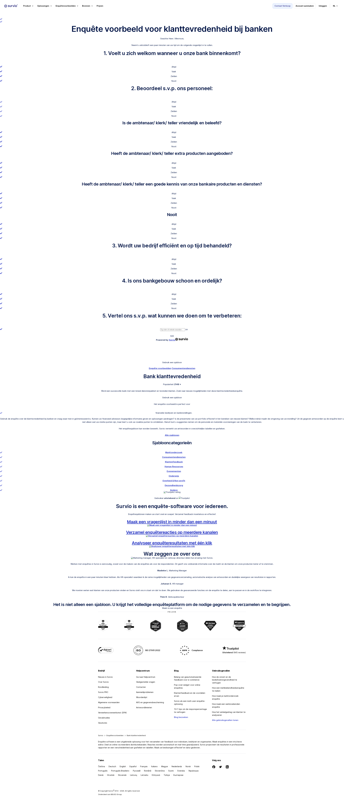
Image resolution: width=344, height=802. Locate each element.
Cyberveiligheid (105, 697)
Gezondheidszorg (174, 485)
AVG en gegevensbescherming (150, 702)
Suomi (171, 771)
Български (178, 775)
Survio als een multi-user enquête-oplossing (189, 702)
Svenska (181, 771)
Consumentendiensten (183, 368)
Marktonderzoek (173, 452)
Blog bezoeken (181, 717)
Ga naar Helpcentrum (145, 677)
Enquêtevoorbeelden (114, 735)
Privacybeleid (104, 707)
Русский (136, 771)
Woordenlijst (141, 697)
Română (147, 771)
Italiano (154, 766)
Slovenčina (160, 771)
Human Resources (174, 466)
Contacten (141, 687)
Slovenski (122, 775)
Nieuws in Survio (105, 677)
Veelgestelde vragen (145, 682)
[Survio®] (11, 6)
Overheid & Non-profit (173, 480)
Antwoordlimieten (144, 707)
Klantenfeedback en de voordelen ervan (189, 694)
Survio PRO (103, 692)
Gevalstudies (104, 718)
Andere (174, 490)
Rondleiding (103, 687)
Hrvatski (110, 775)
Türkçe (167, 775)
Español (133, 766)
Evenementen (174, 471)
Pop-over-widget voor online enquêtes (187, 686)
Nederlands (177, 766)
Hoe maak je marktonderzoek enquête (225, 697)
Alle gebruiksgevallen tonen (225, 720)
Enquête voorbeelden (160, 368)
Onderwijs (174, 476)
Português (103, 771)
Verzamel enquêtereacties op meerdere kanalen (172, 532)
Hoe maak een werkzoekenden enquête (226, 705)
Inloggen (323, 6)
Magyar (164, 766)
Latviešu (144, 775)
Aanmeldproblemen (144, 692)
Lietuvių (133, 775)
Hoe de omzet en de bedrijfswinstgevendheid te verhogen (224, 680)
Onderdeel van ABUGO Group (110, 794)
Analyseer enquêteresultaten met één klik (172, 542)
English (123, 766)
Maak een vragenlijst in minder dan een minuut (172, 521)
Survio (100, 735)
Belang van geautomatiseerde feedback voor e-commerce (187, 678)
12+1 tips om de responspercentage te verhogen (190, 710)
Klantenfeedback (174, 462)
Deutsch (112, 766)
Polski (196, 766)
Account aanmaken (305, 6)
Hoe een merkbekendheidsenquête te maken (228, 689)
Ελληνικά (156, 775)
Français (144, 766)
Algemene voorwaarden (109, 702)
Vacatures (102, 723)
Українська (193, 771)
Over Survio (103, 682)
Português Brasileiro (120, 771)
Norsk (188, 766)
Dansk (100, 775)
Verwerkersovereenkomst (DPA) (112, 712)
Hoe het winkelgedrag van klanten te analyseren (229, 713)
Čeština (101, 766)
